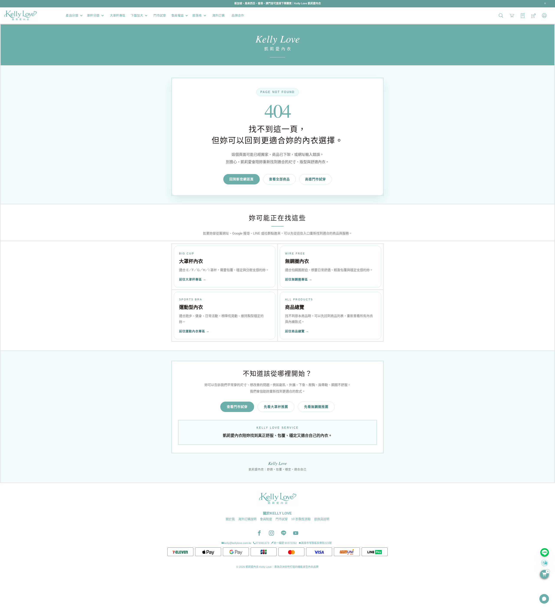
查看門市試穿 (237, 407)
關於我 (230, 519)
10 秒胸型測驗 (301, 519)
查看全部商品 (279, 179)
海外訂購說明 (247, 519)
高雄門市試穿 (315, 179)
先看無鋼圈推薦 (316, 407)
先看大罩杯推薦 (276, 407)
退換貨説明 (321, 519)
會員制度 (266, 519)
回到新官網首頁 (241, 179)
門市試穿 (282, 519)
